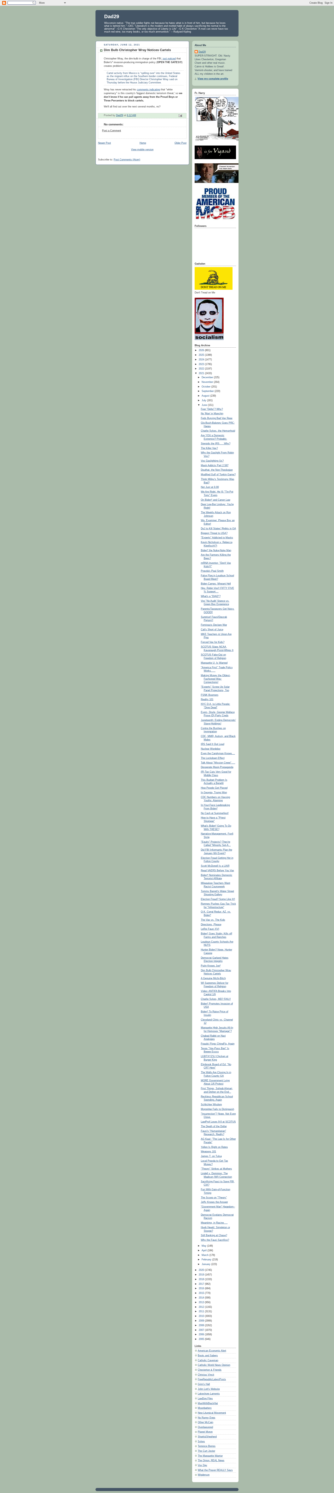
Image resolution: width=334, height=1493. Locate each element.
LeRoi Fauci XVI (210, 929)
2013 (202, 1302)
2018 (202, 1279)
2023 (202, 364)
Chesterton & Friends (210, 1370)
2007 (202, 1330)
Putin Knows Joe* (211, 965)
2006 (202, 1334)
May (204, 1245)
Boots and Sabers (208, 1355)
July (204, 400)
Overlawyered (205, 1427)
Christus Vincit (206, 1374)
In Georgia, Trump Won (214, 792)
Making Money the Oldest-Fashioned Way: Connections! (215, 679)
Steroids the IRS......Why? (215, 443)
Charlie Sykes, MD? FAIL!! (216, 999)
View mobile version (142, 149)
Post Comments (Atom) (127, 159)
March (205, 1255)
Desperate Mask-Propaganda (217, 767)
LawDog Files (205, 1398)
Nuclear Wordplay (211, 748)
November (208, 382)
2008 (202, 1325)
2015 (202, 1293)
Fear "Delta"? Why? (212, 409)
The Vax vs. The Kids (213, 920)
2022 (202, 368)
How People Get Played (214, 788)
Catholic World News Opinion (214, 1365)
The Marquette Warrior (210, 1455)
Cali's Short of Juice (212, 629)
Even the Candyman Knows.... (218, 753)
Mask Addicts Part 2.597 (214, 465)
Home (143, 143)
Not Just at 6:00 (210, 487)
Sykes (201, 1441)
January (206, 1264)
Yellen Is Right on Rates (214, 1147)
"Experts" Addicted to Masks (217, 537)
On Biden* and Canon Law (215, 500)
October (206, 386)
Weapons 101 (208, 1151)
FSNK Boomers (209, 695)
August (206, 395)
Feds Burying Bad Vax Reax (217, 418)
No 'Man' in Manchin (212, 413)
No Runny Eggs (206, 1417)
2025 (202, 355)
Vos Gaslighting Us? (212, 460)
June (205, 405)
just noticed (169, 58)
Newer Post (104, 143)
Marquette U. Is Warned (214, 663)
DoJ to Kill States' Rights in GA (218, 528)
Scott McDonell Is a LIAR (215, 866)
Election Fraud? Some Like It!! (218, 899)
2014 (202, 1297)
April (204, 1250)
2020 (202, 1270)
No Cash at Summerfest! (215, 813)
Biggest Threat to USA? (214, 533)
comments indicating (148, 89)
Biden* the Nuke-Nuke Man (216, 550)
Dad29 (111, 16)
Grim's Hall (204, 1384)
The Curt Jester (206, 1451)
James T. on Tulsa (211, 1156)
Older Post (181, 143)
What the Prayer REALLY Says (215, 1470)
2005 (202, 1339)
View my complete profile (213, 78)
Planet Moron (205, 1431)
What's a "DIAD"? (211, 596)
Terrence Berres (207, 1446)
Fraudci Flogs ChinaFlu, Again (217, 1043)
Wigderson (204, 1474)
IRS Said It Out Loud (212, 744)
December (208, 377)
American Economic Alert (212, 1350)
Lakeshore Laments (209, 1393)
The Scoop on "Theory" (214, 1197)
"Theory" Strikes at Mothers (216, 1168)
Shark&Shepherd (207, 1436)
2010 (202, 1316)
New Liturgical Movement (212, 1413)
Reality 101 (207, 699)
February (207, 1259)
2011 (202, 1311)
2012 (202, 1307)
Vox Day (202, 1465)
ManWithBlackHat (208, 1403)
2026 (202, 350)
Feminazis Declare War (214, 625)
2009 (202, 1320)
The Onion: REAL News (211, 1460)
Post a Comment (111, 130)
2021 (202, 373)
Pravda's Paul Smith (212, 571)
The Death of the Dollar (214, 1126)
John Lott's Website (209, 1389)
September (208, 391)
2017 (202, 1284)
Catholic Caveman (208, 1360)
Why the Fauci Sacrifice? (215, 1240)
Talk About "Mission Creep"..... (218, 762)
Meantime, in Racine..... (214, 1222)
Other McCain (205, 1422)
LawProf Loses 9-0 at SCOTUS (218, 1121)
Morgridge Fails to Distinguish (217, 1109)
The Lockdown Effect (213, 758)
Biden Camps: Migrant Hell (216, 583)
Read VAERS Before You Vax (217, 870)
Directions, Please (211, 924)
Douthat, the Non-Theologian (217, 470)
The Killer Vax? (209, 448)
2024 (202, 359)
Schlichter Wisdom (211, 1104)
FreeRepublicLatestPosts (212, 1379)
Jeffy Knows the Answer (214, 1202)
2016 (202, 1288)
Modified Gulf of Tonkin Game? (218, 474)
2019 (202, 1274)
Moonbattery (205, 1408)
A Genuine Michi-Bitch (213, 978)
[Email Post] (180, 115)
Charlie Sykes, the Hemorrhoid (218, 430)
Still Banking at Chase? (214, 1235)
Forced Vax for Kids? (212, 642)
